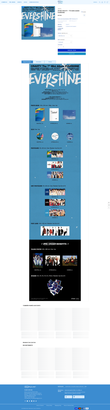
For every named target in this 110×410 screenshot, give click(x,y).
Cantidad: (60, 44)
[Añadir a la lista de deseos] (84, 15)
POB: (61, 39)
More (86, 386)
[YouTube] (34, 401)
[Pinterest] (29, 401)
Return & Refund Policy (69, 405)
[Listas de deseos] (104, 2)
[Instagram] (27, 401)
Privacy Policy (49, 405)
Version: (63, 33)
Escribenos (69, 396)
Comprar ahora (72, 53)
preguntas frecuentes (79, 396)
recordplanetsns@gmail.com (36, 398)
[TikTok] (31, 401)
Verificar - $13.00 (72, 50)
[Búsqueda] (99, 2)
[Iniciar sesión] (102, 2)
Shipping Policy (58, 405)
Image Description (27, 61)
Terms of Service (40, 405)
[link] (29, 334)
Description (38, 61)
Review (50, 61)
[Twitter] (36, 401)
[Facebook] (25, 401)
